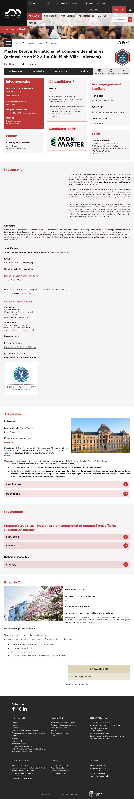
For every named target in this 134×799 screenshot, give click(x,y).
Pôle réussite (97, 123)
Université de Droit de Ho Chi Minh (20, 347)
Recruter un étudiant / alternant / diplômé (28, 768)
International (67, 16)
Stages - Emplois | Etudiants (23, 770)
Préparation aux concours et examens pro (28, 733)
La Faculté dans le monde (100, 723)
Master (42, 43)
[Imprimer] (123, 43)
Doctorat (15, 728)
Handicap (54, 776)
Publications (55, 736)
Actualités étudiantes (59, 768)
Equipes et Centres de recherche (63, 725)
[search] (121, 19)
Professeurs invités (97, 730)
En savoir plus (12, 124)
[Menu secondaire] (8, 43)
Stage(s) (11, 564)
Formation (34, 16)
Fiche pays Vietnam (82, 677)
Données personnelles (71, 794)
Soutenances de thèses (60, 733)
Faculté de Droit (13, 92)
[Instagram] (19, 709)
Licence (15, 722)
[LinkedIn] (25, 709)
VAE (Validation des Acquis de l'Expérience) (29, 749)
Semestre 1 (12, 537)
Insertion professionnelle (99, 776)
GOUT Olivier (17, 280)
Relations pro (86, 16)
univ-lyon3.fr (95, 10)
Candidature (13, 484)
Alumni (32, 23)
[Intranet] (130, 9)
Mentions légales (46, 794)
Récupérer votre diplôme (99, 768)
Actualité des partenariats (22, 778)
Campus (102, 16)
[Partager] (127, 43)
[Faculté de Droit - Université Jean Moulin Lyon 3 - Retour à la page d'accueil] (13, 13)
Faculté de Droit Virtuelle (22, 751)
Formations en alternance (22, 746)
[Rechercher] (130, 19)
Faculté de (15, 29)
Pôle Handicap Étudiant (102, 101)
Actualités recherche (59, 728)
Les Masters (53, 43)
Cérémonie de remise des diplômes (103, 771)
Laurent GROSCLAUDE (21, 294)
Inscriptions (13, 493)
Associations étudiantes (60, 770)
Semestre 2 (12, 545)
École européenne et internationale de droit (107, 736)
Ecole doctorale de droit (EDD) (63, 722)
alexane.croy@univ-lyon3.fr (21, 317)
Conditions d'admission (16, 148)
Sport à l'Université (58, 773)
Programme (61, 71)
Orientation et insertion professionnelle (110, 112)
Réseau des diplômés (98, 765)
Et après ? (82, 71)
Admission (38, 71)
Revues (54, 730)
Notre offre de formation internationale (105, 725)
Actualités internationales (99, 738)
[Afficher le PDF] (119, 43)
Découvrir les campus (59, 765)
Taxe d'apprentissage (20, 765)
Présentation (16, 71)
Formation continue (19, 743)
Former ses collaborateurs (22, 773)
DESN (14, 736)
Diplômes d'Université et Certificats (26, 730)
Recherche (50, 16)
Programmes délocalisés (99, 733)
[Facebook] (13, 709)
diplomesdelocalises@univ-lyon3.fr (20, 330)
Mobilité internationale (98, 728)
